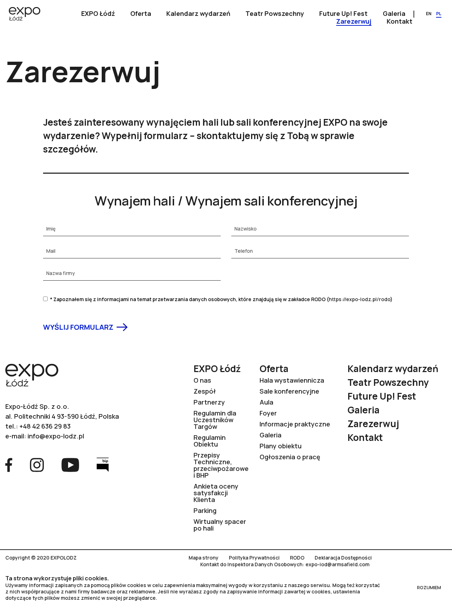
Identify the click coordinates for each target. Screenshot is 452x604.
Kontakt (365, 437)
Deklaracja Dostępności (343, 558)
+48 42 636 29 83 (45, 426)
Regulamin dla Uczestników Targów (215, 420)
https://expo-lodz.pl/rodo (359, 299)
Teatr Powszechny (388, 382)
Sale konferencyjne (289, 391)
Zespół (205, 391)
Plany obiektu (281, 446)
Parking (205, 510)
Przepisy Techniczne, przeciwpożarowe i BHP (221, 465)
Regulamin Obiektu (210, 440)
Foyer (268, 413)
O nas (202, 380)
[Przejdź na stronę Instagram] (37, 464)
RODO (297, 558)
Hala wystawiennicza (292, 380)
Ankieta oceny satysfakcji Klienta (216, 493)
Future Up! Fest (381, 396)
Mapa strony (204, 558)
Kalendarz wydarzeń (392, 368)
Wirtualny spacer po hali (220, 524)
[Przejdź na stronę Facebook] (8, 464)
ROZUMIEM (429, 587)
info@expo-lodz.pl (56, 436)
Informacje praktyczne (295, 424)
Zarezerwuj (373, 423)
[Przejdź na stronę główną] (24, 14)
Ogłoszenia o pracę (290, 457)
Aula (266, 402)
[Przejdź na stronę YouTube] (70, 464)
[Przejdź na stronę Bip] (102, 464)
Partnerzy (209, 402)
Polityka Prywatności (254, 558)
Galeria (270, 435)
